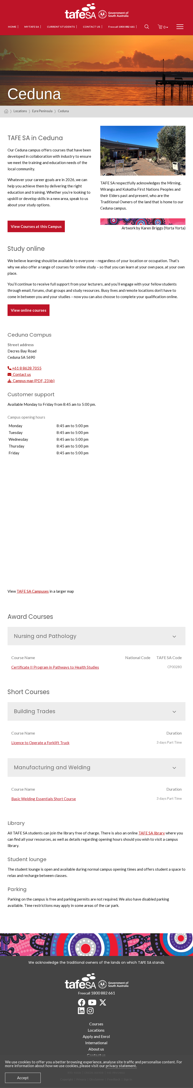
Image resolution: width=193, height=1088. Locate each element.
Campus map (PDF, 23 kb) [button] (33, 380)
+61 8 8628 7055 (26, 368)
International (96, 1042)
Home (12, 26)
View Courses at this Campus (36, 226)
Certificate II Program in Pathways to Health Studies (55, 667)
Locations (20, 111)
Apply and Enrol (96, 1036)
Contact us (91, 26)
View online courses (28, 310)
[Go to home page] (6, 111)
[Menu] (179, 27)
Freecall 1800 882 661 (121, 26)
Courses (96, 1023)
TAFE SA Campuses (33, 591)
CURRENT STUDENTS (61, 26)
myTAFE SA (31, 26)
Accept (23, 1077)
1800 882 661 (103, 992)
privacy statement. (121, 1065)
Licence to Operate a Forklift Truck (40, 742)
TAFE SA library (151, 833)
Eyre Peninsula (42, 111)
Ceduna (63, 111)
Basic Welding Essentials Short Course (43, 798)
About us (96, 1048)
